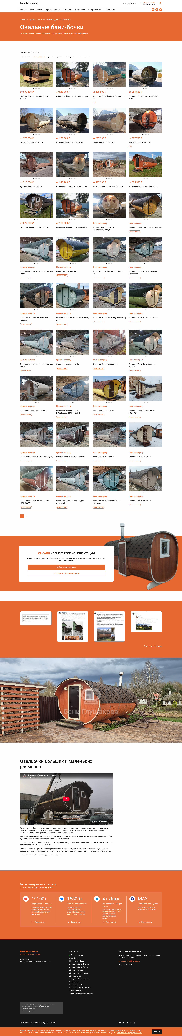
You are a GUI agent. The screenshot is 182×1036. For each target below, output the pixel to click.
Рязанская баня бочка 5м (31, 142)
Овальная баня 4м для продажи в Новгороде (144, 272)
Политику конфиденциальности (129, 1033)
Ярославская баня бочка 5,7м (69, 142)
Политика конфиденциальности (43, 1023)
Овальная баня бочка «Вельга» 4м (71, 227)
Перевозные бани (76, 961)
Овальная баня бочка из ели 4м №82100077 (34, 502)
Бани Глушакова (29, 3)
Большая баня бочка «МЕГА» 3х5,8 (108, 186)
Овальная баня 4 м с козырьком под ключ (36, 272)
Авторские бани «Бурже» (79, 964)
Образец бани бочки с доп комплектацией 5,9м (104, 228)
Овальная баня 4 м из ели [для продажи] (70, 502)
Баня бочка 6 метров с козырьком (71, 186)
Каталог (23, 10)
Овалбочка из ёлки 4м (66, 271)
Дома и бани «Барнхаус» (79, 973)
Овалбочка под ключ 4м (103, 410)
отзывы (159, 646)
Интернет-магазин (95, 10)
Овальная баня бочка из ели (105, 364)
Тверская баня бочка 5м (103, 142)
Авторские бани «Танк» (78, 967)
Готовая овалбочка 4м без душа (70, 457)
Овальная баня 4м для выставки (143, 317)
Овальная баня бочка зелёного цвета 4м (106, 502)
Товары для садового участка (81, 994)
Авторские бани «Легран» (79, 979)
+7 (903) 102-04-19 (148, 3)
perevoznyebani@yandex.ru (129, 961)
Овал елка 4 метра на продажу (34, 410)
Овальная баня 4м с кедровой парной (142, 365)
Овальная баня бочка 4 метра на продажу (34, 318)
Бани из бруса (74, 982)
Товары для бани (76, 991)
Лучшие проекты (53, 10)
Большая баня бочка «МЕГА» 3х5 (34, 227)
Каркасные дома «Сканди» (80, 988)
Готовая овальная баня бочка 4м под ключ (72, 318)
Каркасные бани (76, 985)
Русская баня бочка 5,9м (31, 186)
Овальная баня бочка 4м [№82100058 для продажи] (68, 411)
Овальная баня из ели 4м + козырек (145, 227)
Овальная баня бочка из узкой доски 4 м (109, 272)
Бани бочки (73, 958)
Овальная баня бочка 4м (140, 457)
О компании (80, 10)
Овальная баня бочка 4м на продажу (36, 457)
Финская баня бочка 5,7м (140, 142)
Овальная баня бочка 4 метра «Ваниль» (142, 411)
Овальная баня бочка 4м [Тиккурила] (109, 317)
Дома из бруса (75, 976)
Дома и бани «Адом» (77, 970)
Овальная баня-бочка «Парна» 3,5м (72, 96)
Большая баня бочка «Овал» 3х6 (143, 186)
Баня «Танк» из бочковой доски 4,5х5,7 (34, 97)
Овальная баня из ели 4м (67, 364)
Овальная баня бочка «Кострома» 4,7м (144, 97)
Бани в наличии (36, 10)
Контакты (111, 10)
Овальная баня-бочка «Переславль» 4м (109, 97)
